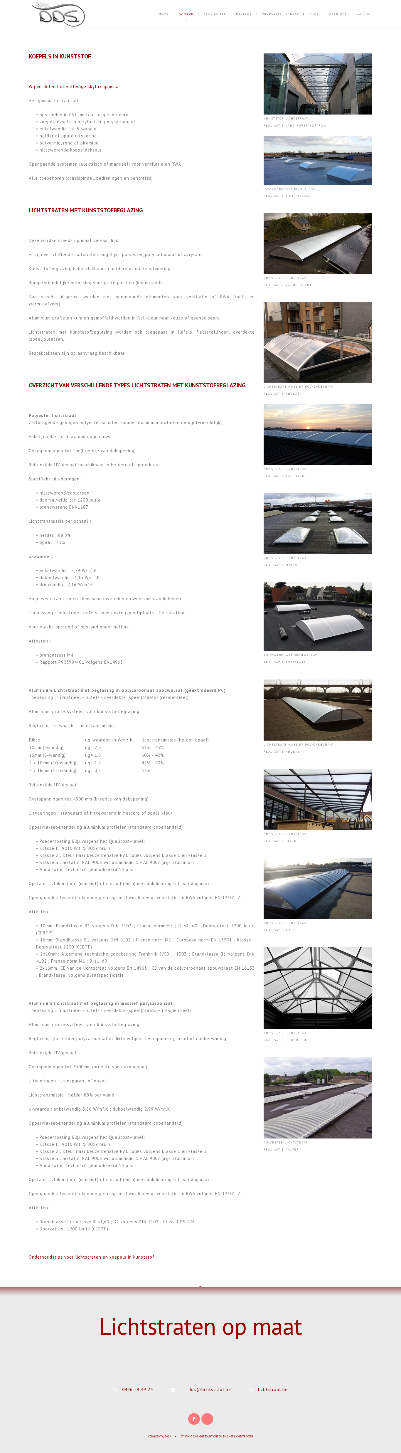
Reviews (244, 14)
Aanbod (186, 14)
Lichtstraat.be (243, 1436)
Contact (364, 14)
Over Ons (338, 14)
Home (164, 14)
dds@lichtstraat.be (209, 1389)
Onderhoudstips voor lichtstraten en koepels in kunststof (91, 1257)
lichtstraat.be (273, 1389)
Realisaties (214, 14)
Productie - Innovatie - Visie (290, 14)
